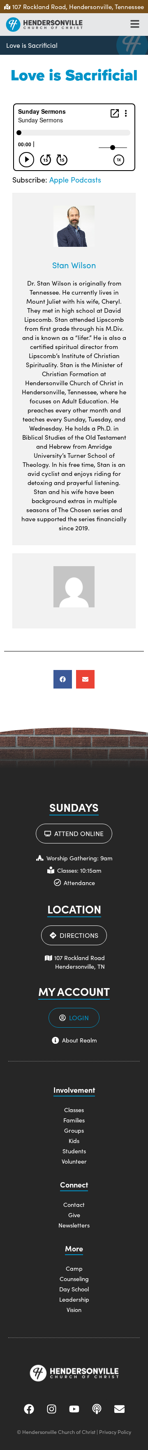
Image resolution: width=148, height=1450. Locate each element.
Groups (74, 1130)
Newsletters (74, 1225)
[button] (62, 679)
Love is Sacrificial (32, 45)
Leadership (74, 1299)
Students (74, 1151)
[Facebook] (28, 1408)
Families (74, 1120)
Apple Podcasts (75, 180)
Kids (74, 1140)
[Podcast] (96, 1408)
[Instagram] (51, 1408)
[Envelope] (119, 1408)
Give (74, 1215)
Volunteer (74, 1161)
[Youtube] (74, 1408)
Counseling (74, 1278)
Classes (74, 1110)
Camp (74, 1268)
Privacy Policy (115, 1431)
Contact (74, 1204)
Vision (74, 1309)
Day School (74, 1289)
